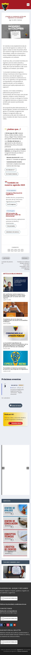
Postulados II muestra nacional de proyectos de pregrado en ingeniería (15, 368)
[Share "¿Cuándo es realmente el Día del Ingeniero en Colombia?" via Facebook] (9, 250)
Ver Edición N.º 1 (10, 170)
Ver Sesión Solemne (11, 174)
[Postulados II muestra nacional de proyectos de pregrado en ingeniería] (15, 358)
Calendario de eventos (12, 232)
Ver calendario (6, 398)
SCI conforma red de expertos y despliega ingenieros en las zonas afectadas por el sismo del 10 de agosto (14, 296)
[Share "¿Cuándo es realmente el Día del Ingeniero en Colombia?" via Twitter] (12, 250)
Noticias (20, 20)
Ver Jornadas (11, 226)
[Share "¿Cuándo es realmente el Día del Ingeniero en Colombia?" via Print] (22, 250)
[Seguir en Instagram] (8, 625)
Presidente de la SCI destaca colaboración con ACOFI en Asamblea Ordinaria (15, 320)
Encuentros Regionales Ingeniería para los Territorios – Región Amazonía (17, 392)
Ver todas (15, 440)
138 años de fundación (22, 651)
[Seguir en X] (4, 625)
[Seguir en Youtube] (14, 625)
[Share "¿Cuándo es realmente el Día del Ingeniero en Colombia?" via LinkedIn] (15, 250)
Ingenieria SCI (20, 649)
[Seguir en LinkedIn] (11, 625)
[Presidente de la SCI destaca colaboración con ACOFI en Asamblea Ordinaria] (15, 309)
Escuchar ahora (16, 423)
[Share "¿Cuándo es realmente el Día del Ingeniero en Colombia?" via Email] (19, 250)
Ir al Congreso (11, 204)
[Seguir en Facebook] (1, 625)
